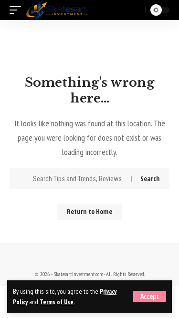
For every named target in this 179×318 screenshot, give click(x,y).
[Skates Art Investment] (57, 10)
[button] (149, 296)
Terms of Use (57, 301)
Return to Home (89, 211)
